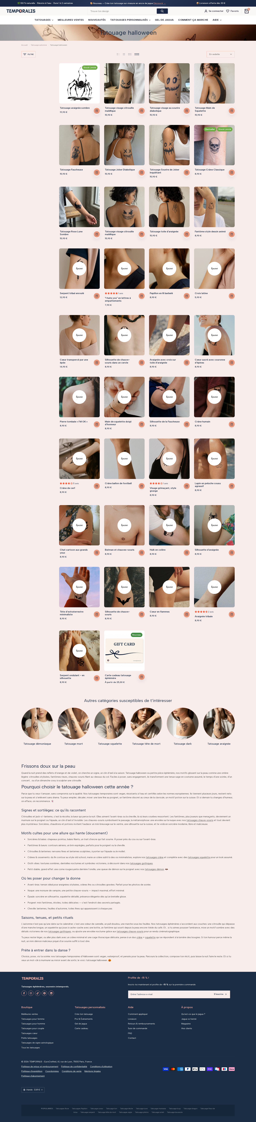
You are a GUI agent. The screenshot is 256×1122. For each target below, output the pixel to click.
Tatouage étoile (126, 1109)
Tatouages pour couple (32, 1028)
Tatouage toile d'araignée (164, 231)
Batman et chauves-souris (119, 549)
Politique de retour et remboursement (39, 1066)
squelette (150, 937)
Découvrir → (160, 3)
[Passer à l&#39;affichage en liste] (118, 54)
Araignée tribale (204, 616)
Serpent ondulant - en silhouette (72, 677)
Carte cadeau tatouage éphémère (118, 677)
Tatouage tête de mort (107, 1112)
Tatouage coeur (96, 1109)
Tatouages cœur (29, 1033)
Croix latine (201, 293)
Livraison (132, 1019)
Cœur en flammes (160, 611)
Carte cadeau (81, 1028)
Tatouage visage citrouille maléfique (119, 109)
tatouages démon (154, 869)
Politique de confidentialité (74, 1066)
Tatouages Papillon (79, 1109)
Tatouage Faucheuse (71, 169)
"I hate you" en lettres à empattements (118, 299)
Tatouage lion (111, 1109)
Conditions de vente (71, 1071)
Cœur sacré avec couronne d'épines (210, 361)
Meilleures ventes (29, 1014)
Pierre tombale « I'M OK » (74, 421)
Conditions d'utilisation (101, 1066)
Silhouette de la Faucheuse (165, 421)
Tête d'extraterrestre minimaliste (71, 613)
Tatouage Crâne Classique (209, 169)
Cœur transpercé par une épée (74, 361)
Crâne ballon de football (118, 483)
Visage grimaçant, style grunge (163, 489)
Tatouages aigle (125, 1112)
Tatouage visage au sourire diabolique (165, 109)
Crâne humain (202, 421)
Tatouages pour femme (32, 1019)
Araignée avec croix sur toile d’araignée (163, 361)
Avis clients (186, 1028)
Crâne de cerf (67, 488)
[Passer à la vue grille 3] (129, 54)
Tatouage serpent (87, 1112)
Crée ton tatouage (84, 1014)
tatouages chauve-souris (200, 820)
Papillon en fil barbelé (161, 293)
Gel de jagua (81, 1023)
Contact (132, 1038)
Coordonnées (52, 1071)
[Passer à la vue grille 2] (124, 54)
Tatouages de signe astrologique (37, 1043)
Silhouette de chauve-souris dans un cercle (117, 361)
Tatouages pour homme (33, 1023)
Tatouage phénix (142, 1112)
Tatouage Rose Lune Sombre (71, 233)
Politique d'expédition (31, 1071)
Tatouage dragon (190, 1109)
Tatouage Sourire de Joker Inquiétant (164, 171)
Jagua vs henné (188, 1019)
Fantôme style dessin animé (210, 231)
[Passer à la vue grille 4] (137, 54)
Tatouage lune (142, 1109)
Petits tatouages (29, 1038)
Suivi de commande (137, 1028)
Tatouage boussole (175, 1112)
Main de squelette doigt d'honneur (118, 423)
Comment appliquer (138, 1014)
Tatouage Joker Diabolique (120, 169)
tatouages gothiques (141, 863)
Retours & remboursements (141, 1023)
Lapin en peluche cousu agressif (208, 485)
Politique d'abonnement (33, 1076)
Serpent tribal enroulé (72, 293)
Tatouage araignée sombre (75, 107)
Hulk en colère (157, 549)
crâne (139, 937)
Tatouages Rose (62, 1109)
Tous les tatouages (30, 1047)
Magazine (186, 1023)
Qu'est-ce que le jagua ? (193, 1014)
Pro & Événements (84, 1019)
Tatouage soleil (158, 1112)
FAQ (130, 1033)
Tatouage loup (175, 1109)
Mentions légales (92, 1071)
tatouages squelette (199, 857)
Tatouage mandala (158, 1109)
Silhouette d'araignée (207, 549)
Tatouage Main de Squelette (205, 109)
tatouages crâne (154, 857)
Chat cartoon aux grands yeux (74, 551)
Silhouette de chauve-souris (117, 613)
